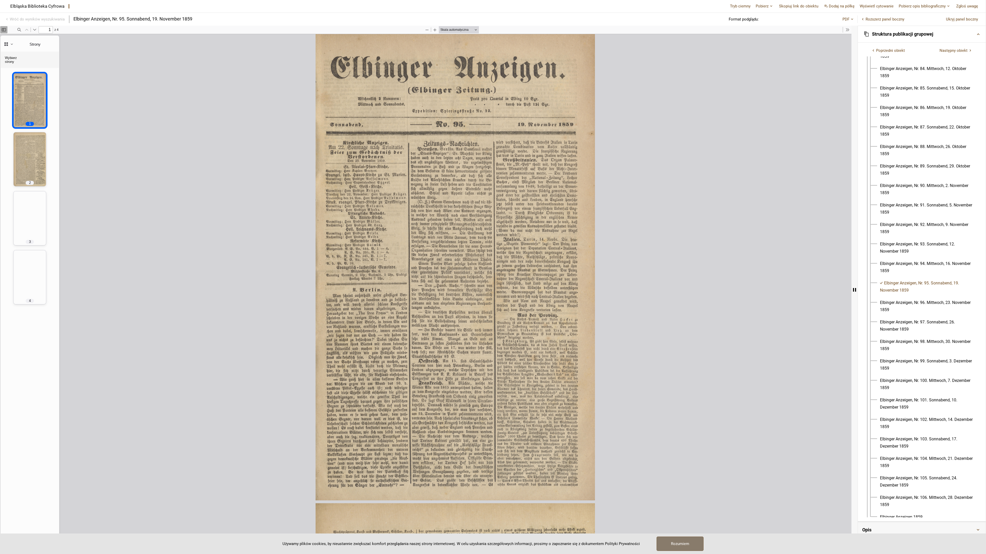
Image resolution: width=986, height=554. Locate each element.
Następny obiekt (954, 50)
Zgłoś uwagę (967, 6)
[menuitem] (926, 72)
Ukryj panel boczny (962, 19)
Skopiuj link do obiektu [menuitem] (798, 6)
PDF (845, 19)
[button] (922, 34)
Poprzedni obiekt (890, 50)
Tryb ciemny (740, 6)
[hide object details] (854, 290)
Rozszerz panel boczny (885, 19)
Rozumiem (680, 543)
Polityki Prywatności (622, 543)
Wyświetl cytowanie (877, 6)
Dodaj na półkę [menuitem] (842, 6)
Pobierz (762, 6)
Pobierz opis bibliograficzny (922, 6)
